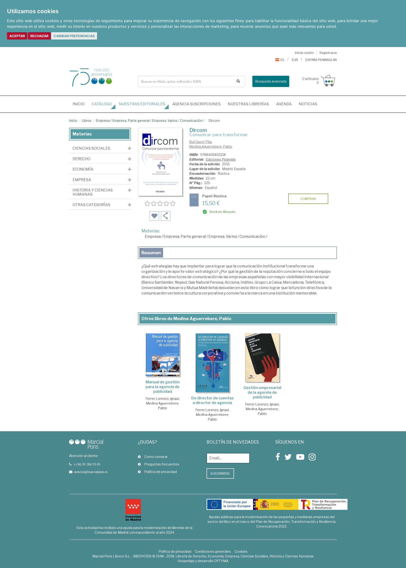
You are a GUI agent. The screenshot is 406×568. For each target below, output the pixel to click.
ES (282, 60)
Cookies (241, 551)
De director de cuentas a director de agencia (212, 400)
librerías (248, 104)
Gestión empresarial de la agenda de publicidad (262, 392)
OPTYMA (221, 561)
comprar (308, 199)
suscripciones (196, 104)
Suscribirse (220, 473)
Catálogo (102, 104)
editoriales (142, 104)
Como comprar (156, 457)
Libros (86, 121)
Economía (83, 169)
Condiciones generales (213, 551)
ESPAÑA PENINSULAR (321, 60)
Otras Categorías (91, 205)
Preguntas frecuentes (161, 464)
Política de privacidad (160, 472)
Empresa (103, 121)
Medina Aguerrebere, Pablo (210, 146)
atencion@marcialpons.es (91, 471)
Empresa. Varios (164, 121)
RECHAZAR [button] (39, 36)
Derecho (81, 159)
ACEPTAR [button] (17, 36)
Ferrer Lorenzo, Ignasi (162, 399)
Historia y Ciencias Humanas (93, 192)
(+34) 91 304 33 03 (87, 464)
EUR (295, 60)
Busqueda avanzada (270, 81)
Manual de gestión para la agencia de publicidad (163, 387)
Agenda (284, 104)
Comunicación (191, 121)
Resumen (151, 252)
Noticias (308, 104)
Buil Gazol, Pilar (200, 142)
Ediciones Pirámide (221, 159)
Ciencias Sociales (91, 148)
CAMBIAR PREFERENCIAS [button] (74, 36)
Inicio (80, 104)
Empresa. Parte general (130, 121)
